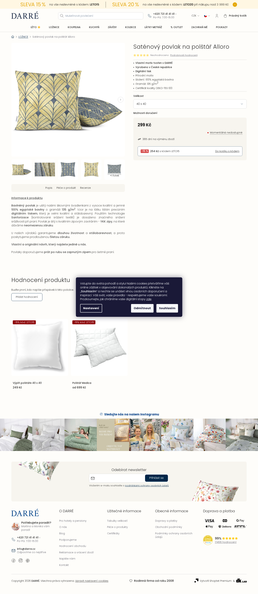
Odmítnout (142, 308)
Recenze (85, 188)
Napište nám (67, 558)
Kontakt (64, 565)
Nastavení (91, 308)
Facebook (13, 560)
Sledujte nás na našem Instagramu (131, 414)
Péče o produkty (117, 527)
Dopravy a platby (166, 521)
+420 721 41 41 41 (164, 14)
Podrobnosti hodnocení (184, 55)
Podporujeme (68, 540)
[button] (120, 100)
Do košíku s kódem (227, 151)
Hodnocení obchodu (72, 546)
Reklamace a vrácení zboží (76, 552)
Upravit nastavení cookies (91, 581)
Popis (48, 188)
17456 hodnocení (226, 542)
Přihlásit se (156, 478)
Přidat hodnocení (27, 297)
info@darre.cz (26, 549)
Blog (62, 533)
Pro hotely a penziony (73, 521)
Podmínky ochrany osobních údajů (173, 535)
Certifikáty (113, 533)
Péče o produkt (66, 188)
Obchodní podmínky (168, 527)
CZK (194, 15)
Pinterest (28, 560)
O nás (63, 527)
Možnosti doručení (145, 113)
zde (148, 299)
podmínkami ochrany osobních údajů (147, 485)
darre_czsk (20, 560)
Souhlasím (167, 308)
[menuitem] (35, 27)
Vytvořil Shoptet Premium (216, 581)
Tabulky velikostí (117, 521)
